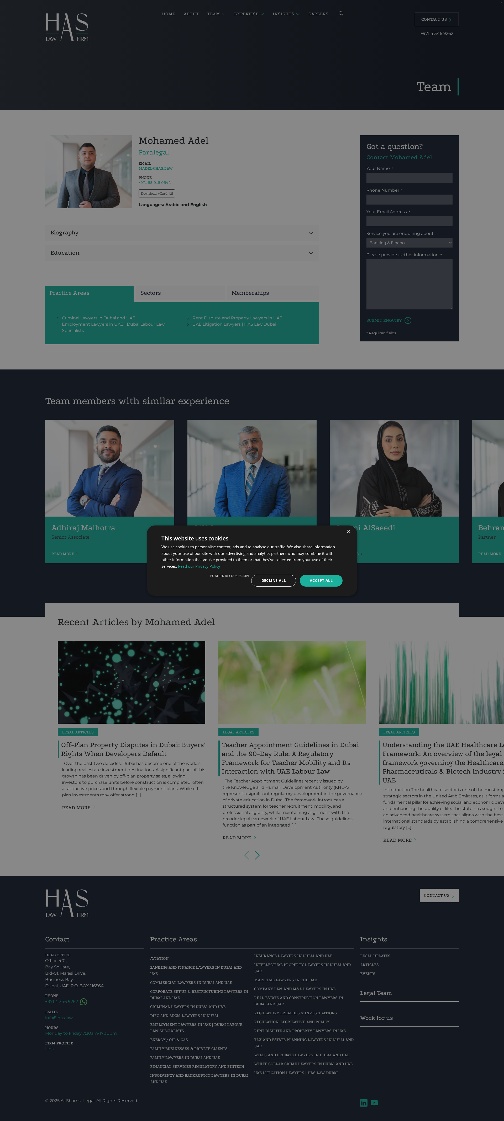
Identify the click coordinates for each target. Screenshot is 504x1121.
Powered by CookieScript (229, 576)
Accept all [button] (321, 580)
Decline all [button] (273, 580)
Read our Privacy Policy (199, 566)
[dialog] (252, 560)
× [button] (348, 531)
